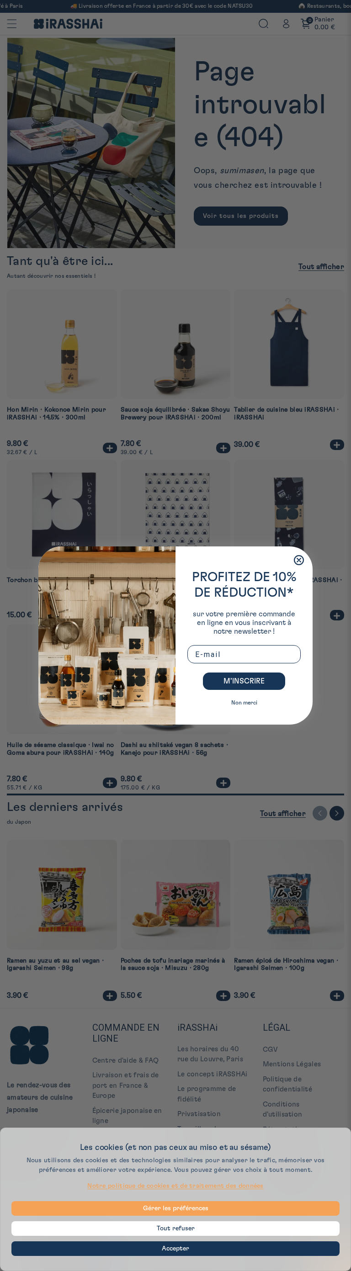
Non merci (244, 702)
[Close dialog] (298, 560)
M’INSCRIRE (244, 681)
